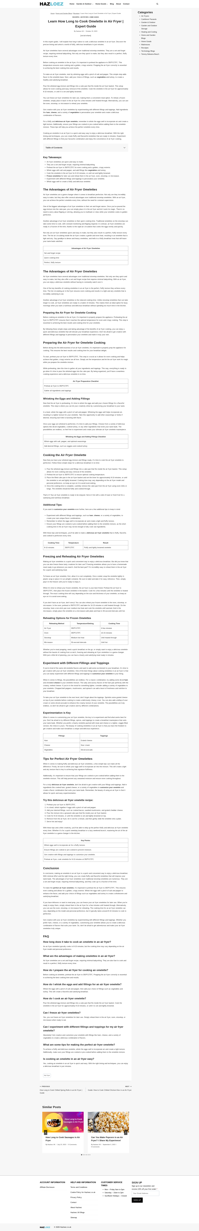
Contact (126, 4)
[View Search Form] (157, 4)
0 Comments (72, 1144)
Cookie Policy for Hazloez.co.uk (82, 1192)
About (118, 4)
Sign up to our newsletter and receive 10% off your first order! (145, 1187)
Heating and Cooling (149, 32)
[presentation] (63, 1122)
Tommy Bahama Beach (150, 54)
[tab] (81, 1154)
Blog (112, 4)
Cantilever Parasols (149, 19)
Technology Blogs (148, 51)
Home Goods (94, 17)
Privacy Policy (76, 1197)
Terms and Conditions (78, 1187)
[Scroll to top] (193, 1212)
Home (72, 4)
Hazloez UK (80, 31)
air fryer (47, 1075)
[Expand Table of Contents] (124, 147)
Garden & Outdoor (148, 22)
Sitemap (73, 1218)
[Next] (125, 1132)
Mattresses (145, 45)
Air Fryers (84, 17)
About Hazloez (76, 1207)
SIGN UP (137, 1200)
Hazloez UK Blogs (77, 1212)
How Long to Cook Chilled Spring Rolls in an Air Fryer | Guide (61, 1090)
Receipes (75, 17)
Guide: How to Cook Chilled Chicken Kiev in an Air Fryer (110, 1088)
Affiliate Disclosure (47, 1187)
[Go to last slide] (45, 1132)
